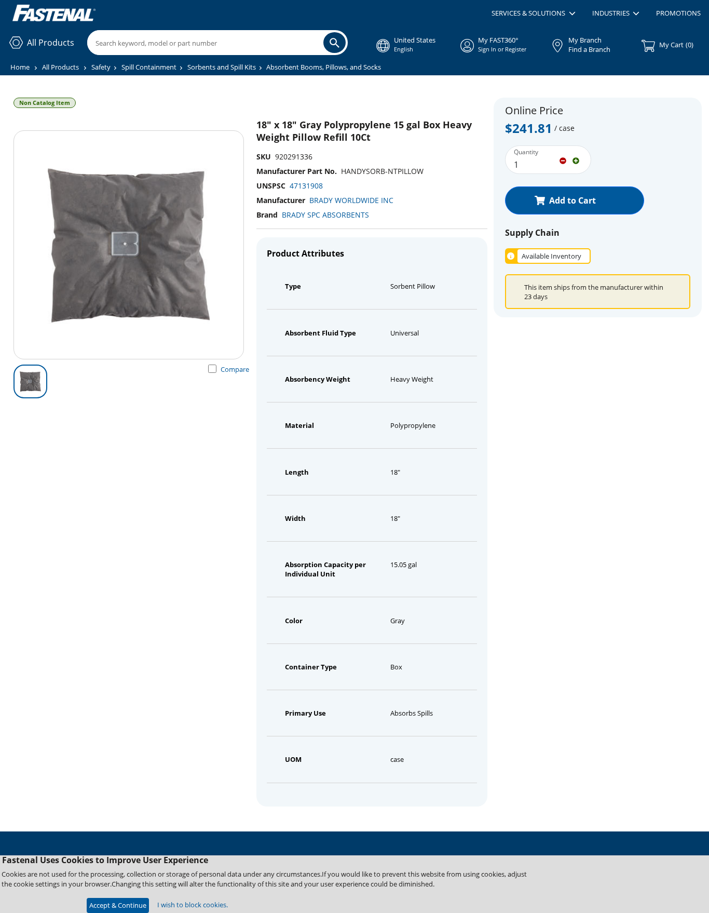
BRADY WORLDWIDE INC (351, 200)
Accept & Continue (117, 905)
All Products (60, 67)
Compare (235, 369)
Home (20, 67)
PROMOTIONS (678, 13)
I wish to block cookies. (192, 904)
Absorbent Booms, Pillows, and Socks (323, 67)
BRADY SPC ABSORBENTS (325, 215)
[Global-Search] (334, 42)
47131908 (306, 186)
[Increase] (575, 160)
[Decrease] (562, 160)
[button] (533, 13)
